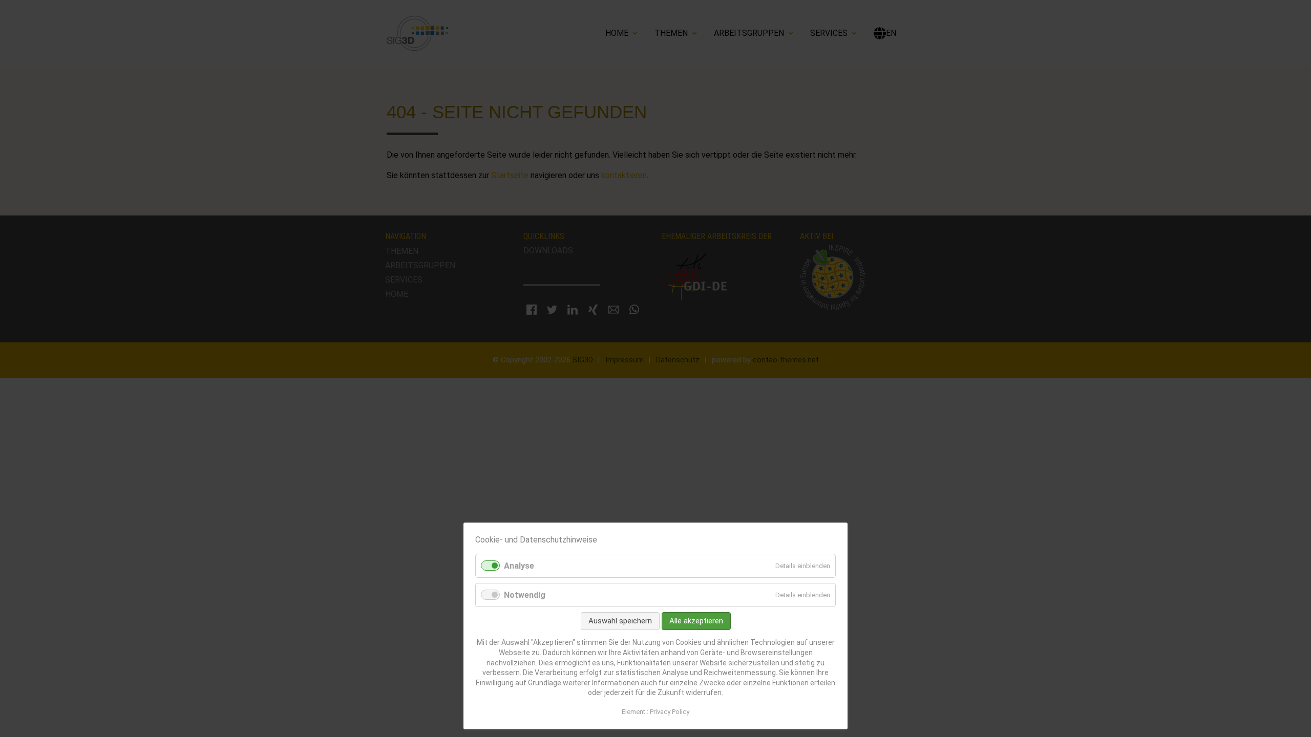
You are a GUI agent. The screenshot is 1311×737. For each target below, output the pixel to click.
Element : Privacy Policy (655, 712)
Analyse (519, 566)
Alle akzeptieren (696, 620)
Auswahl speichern (620, 620)
